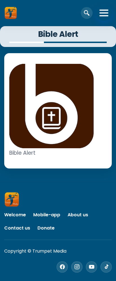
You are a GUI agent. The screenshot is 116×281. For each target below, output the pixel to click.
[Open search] (87, 13)
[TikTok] (106, 267)
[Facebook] (62, 267)
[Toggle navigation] (104, 13)
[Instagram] (76, 267)
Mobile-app (46, 215)
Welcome (15, 215)
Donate (46, 228)
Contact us (17, 228)
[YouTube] (91, 267)
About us (78, 215)
